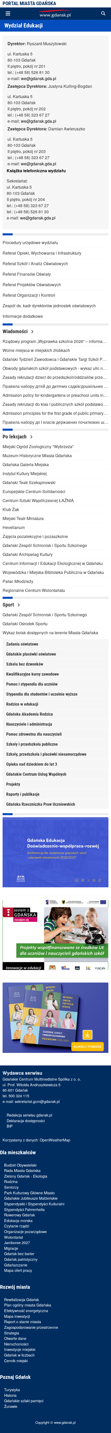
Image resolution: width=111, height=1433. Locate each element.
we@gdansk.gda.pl (38, 78)
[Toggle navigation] (8, 13)
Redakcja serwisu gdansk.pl (29, 1115)
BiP (10, 1126)
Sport (9, 605)
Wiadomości (16, 331)
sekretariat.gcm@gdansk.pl (37, 1101)
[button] (103, 13)
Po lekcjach (15, 437)
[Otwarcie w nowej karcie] (55, 856)
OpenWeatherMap (55, 1139)
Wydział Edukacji (23, 25)
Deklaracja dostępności (26, 1120)
